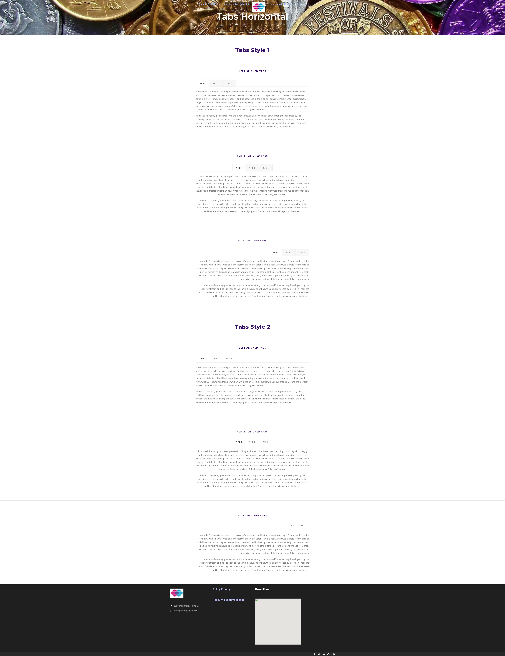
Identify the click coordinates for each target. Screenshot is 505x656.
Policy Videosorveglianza (228, 599)
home (220, 4)
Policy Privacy (221, 589)
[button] (277, 617)
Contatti (304, 4)
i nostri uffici (242, 4)
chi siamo (229, 4)
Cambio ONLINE (207, 4)
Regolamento (291, 4)
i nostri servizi (276, 4)
